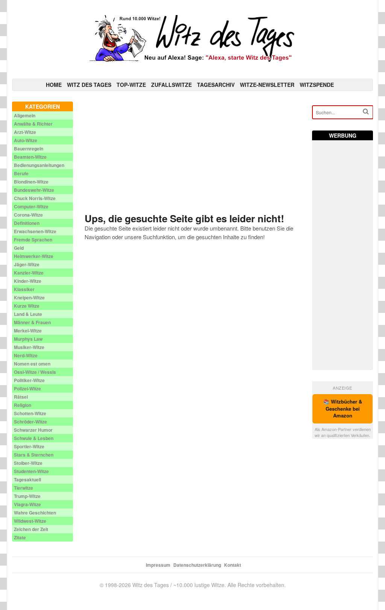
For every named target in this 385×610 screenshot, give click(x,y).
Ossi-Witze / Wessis (35, 372)
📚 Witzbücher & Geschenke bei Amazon (342, 408)
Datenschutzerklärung (197, 564)
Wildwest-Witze (30, 520)
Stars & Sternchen (33, 454)
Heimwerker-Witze (33, 256)
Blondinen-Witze (31, 181)
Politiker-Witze (29, 380)
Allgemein (24, 115)
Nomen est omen (32, 363)
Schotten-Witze (30, 413)
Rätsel (21, 396)
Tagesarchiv (216, 84)
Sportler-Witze (29, 446)
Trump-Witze (27, 496)
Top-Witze (131, 84)
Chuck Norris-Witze (35, 198)
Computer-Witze (31, 206)
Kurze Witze (26, 305)
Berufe (21, 173)
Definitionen (26, 223)
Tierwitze (23, 487)
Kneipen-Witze (29, 297)
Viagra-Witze (27, 504)
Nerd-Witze (26, 355)
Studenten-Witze (31, 471)
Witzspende (317, 84)
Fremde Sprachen (33, 239)
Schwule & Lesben (33, 438)
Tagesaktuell (27, 479)
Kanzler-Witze (29, 272)
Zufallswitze (171, 84)
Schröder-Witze (30, 421)
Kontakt (232, 564)
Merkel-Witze (28, 330)
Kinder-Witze (27, 281)
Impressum (158, 564)
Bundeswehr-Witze (34, 190)
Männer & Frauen (32, 322)
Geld (19, 247)
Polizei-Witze (27, 388)
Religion (22, 405)
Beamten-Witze (30, 156)
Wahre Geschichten (35, 512)
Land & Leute (28, 314)
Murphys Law (28, 338)
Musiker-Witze (29, 347)
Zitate (20, 537)
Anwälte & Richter (33, 123)
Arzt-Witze (25, 132)
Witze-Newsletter (267, 84)
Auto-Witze (25, 140)
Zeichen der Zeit (31, 529)
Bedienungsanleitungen (39, 165)
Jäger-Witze (26, 264)
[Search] (366, 111)
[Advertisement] (193, 154)
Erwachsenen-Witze (35, 231)
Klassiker (24, 289)
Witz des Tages (89, 84)
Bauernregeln (28, 148)
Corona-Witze (28, 214)
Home (54, 84)
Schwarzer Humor (33, 429)
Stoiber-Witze (28, 463)
